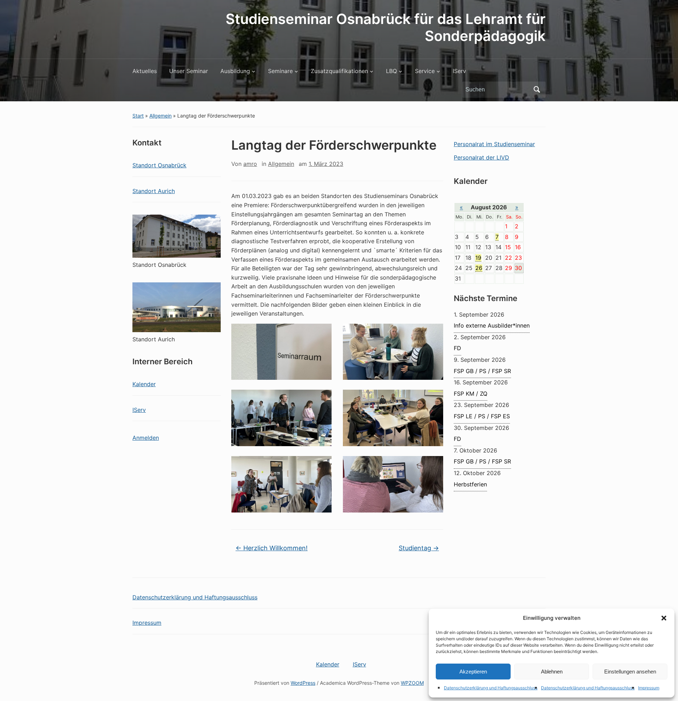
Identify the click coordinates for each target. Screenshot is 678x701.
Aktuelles (144, 70)
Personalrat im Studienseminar (494, 144)
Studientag (419, 548)
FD (457, 348)
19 (478, 257)
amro (250, 163)
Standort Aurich (153, 190)
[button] (663, 618)
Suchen (536, 90)
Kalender (144, 384)
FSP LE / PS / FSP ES (482, 416)
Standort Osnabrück (159, 165)
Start (138, 116)
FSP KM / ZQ (470, 393)
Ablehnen (552, 672)
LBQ (391, 70)
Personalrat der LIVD (481, 157)
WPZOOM (412, 683)
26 (478, 267)
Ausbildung (235, 70)
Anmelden (145, 437)
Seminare (280, 70)
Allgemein (160, 116)
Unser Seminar (188, 70)
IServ (459, 70)
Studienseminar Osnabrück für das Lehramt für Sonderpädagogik (386, 27)
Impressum (648, 687)
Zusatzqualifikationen (339, 70)
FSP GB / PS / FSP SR (482, 371)
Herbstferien (470, 484)
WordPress (303, 683)
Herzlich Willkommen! (272, 548)
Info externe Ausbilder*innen (492, 325)
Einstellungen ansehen (630, 672)
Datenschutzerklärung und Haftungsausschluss (490, 687)
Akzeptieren (473, 672)
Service (425, 70)
